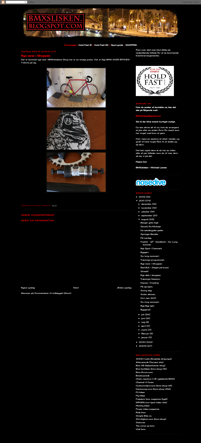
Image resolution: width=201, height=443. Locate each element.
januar (144, 337)
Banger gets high (149, 223)
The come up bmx (145, 426)
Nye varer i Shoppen (35, 55)
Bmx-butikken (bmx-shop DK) (151, 369)
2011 (142, 200)
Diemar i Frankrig (150, 283)
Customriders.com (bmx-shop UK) (154, 385)
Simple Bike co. (144, 416)
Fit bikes (140, 392)
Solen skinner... (148, 294)
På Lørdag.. (146, 238)
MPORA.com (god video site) (151, 402)
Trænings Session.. (151, 279)
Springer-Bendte (149, 234)
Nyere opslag (28, 288)
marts (144, 330)
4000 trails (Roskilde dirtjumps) (154, 359)
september (147, 215)
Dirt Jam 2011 (148, 298)
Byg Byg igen (147, 306)
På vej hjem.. (147, 286)
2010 (142, 342)
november (146, 208)
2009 (143, 346)
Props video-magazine (147, 409)
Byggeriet (146, 309)
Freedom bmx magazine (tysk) (151, 399)
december (146, 204)
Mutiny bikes (142, 405)
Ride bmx (141, 412)
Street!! (144, 271)
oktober (145, 211)
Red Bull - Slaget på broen (155, 267)
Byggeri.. (145, 252)
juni (143, 318)
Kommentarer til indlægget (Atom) (53, 293)
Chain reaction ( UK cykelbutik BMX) (155, 379)
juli (143, 314)
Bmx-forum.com (144, 372)
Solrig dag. (146, 290)
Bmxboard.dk (142, 375)
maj (143, 322)
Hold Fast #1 (85, 45)
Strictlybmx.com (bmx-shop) (151, 419)
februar (145, 333)
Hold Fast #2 (101, 45)
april (144, 326)
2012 (142, 197)
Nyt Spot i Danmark (151, 248)
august (145, 219)
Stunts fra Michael (151, 226)
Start (76, 288)
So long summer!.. (150, 256)
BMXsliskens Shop (58, 59)
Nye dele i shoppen (151, 275)
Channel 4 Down (145, 382)
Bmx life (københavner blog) (150, 365)
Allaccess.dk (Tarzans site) (149, 362)
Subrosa (140, 422)
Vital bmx (141, 429)
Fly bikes (140, 395)
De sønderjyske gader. (152, 230)
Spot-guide (117, 45)
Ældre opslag (124, 288)
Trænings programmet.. (153, 260)
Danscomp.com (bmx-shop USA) (153, 389)
